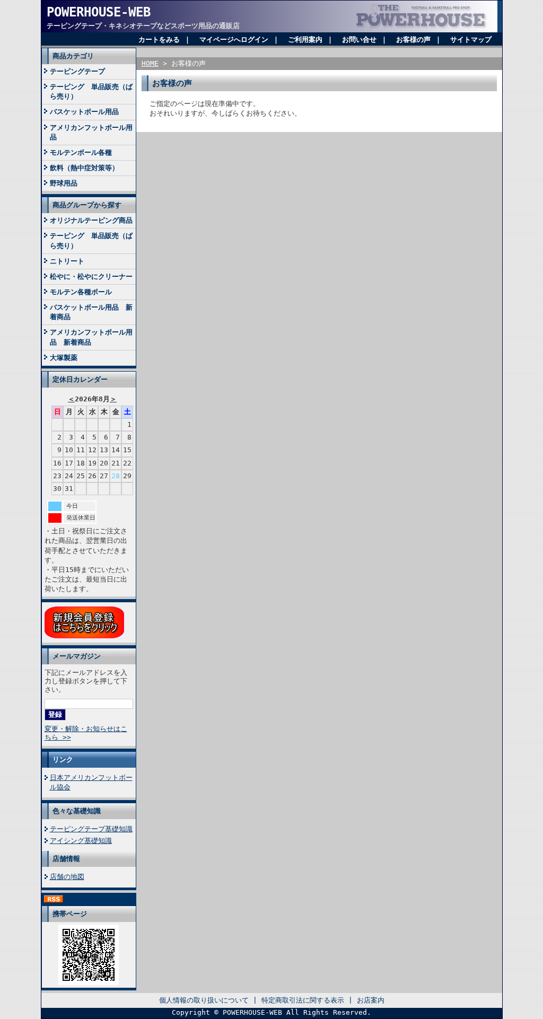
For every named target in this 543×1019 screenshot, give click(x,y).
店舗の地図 (67, 877)
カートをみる (159, 39)
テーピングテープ (77, 71)
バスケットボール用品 (84, 112)
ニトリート (67, 261)
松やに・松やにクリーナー (91, 276)
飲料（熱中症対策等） (84, 168)
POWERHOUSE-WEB (99, 12)
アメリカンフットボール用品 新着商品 (91, 337)
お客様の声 (413, 39)
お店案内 (370, 1000)
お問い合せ (359, 39)
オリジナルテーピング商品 (91, 220)
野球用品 (63, 183)
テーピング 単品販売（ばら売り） (91, 91)
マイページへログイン (233, 39)
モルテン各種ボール (81, 292)
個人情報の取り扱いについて (204, 1000)
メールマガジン (76, 656)
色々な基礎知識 (76, 811)
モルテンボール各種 (81, 152)
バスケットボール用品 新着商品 (91, 312)
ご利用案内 (305, 39)
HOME (150, 63)
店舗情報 (66, 859)
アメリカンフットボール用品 (91, 132)
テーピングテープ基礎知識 (91, 829)
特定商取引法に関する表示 (302, 1000)
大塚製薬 (63, 358)
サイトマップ (471, 39)
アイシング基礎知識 (81, 841)
